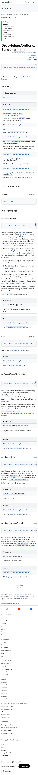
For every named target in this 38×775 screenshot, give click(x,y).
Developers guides (6, 709)
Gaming (3, 642)
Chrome (3, 747)
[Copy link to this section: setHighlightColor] (17, 457)
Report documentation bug (9, 727)
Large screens (5, 663)
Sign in (34, 2)
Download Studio (6, 714)
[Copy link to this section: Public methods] (19, 211)
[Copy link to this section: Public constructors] (23, 187)
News (3, 629)
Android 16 (4, 685)
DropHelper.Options (25, 77)
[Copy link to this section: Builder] (9, 194)
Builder (5, 97)
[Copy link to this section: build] (7, 336)
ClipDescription (14, 477)
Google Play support (7, 730)
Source (3, 626)
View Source (31, 55)
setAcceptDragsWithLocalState (13, 141)
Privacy (3, 653)
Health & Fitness (5, 648)
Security (3, 623)
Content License (19, 596)
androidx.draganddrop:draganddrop (26, 52)
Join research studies (7, 733)
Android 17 (4, 682)
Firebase (3, 750)
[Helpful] (12, 17)
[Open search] (25, 2)
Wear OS (3, 666)
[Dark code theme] (35, 65)
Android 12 (4, 696)
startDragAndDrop (8, 411)
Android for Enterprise (7, 621)
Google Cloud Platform (8, 753)
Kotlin (29, 59)
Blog (2, 632)
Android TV (4, 675)
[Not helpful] (15, 17)
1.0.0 (35, 57)
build (5, 129)
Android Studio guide (7, 706)
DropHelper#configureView (19, 479)
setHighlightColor (9, 159)
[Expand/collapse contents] (12, 22)
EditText (22, 118)
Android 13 (4, 693)
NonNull (6, 109)
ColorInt (21, 159)
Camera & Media (6, 650)
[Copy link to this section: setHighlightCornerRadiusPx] (26, 523)
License (9, 762)
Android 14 (4, 690)
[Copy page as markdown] (20, 49)
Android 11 (4, 699)
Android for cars (6, 672)
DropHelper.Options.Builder (26, 67)
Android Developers (6, 14)
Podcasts (3, 635)
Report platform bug (7, 725)
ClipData (14, 251)
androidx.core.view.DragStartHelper (15, 413)
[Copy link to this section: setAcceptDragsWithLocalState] (3, 377)
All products (4, 756)
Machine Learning (6, 645)
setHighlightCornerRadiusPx (13, 173)
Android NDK (5, 717)
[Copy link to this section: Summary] (13, 87)
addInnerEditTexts (9, 113)
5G (2, 656)
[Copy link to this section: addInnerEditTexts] (18, 219)
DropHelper (8, 294)
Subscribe (24, 766)
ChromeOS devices (6, 669)
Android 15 (4, 687)
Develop (16, 14)
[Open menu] (3, 2)
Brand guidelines (18, 762)
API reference (7, 8)
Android (3, 618)
